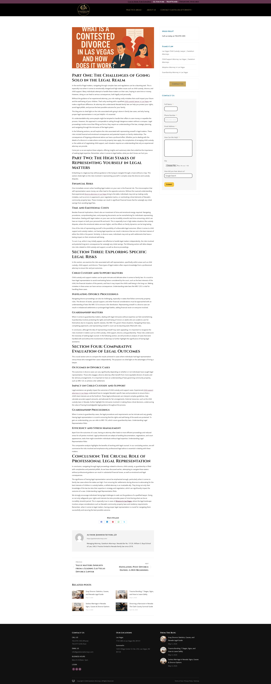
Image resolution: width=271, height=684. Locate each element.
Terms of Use (179, 681)
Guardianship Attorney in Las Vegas (175, 72)
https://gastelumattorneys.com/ (97, 538)
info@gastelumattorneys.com (82, 652)
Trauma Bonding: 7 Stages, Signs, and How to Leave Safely (141, 592)
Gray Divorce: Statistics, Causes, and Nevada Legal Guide (97, 592)
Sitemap (196, 681)
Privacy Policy (188, 681)
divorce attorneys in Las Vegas (96, 194)
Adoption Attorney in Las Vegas (173, 67)
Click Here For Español (139, 2)
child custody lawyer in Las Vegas (136, 101)
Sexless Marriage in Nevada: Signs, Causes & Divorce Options (97, 605)
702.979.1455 (171, 2)
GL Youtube (158, 2)
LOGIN (74, 664)
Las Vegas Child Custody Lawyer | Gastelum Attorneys (178, 52)
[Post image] (78, 594)
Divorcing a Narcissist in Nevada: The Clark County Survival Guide (141, 605)
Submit (169, 184)
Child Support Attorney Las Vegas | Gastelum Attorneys (178, 60)
